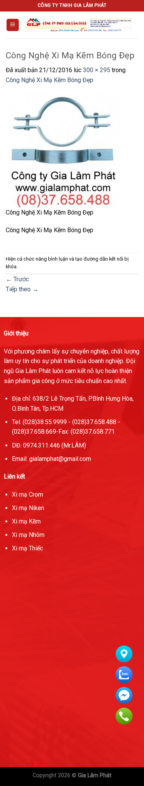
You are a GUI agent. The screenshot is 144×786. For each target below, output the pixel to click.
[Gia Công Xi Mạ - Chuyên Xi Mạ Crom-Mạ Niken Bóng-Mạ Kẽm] (78, 25)
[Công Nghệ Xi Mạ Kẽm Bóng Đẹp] (63, 150)
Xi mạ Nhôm (28, 534)
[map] (72, 689)
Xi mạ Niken (28, 508)
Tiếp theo (22, 289)
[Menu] (13, 25)
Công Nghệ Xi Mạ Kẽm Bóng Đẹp (49, 80)
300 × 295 (96, 70)
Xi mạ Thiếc (27, 548)
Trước (17, 279)
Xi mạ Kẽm (26, 521)
